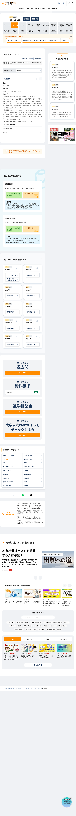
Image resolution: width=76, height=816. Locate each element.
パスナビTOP (3, 688)
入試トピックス (52, 40)
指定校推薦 (38, 626)
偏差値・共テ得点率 (8, 482)
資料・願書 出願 (7, 485)
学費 (4, 463)
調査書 (59, 629)
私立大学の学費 (51, 629)
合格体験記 (26, 485)
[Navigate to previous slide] (35, 578)
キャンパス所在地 (28, 455)
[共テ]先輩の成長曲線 (36, 622)
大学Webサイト (12, 40)
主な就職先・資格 (28, 459)
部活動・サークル (39, 40)
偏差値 (19, 626)
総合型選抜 (5, 474)
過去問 (25, 482)
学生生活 (64, 40)
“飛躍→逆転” (10, 622)
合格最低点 (26, 478)
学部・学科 (5, 459)
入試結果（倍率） (7, 478)
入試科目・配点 (7, 470)
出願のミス (12, 626)
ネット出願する (28, 193)
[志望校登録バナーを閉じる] (71, 798)
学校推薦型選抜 (27, 474)
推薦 (52, 626)
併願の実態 (41, 629)
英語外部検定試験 (28, 626)
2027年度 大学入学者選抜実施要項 (53, 622)
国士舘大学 (15, 20)
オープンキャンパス (8, 466)
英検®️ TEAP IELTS (29, 466)
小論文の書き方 (19, 629)
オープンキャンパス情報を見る (13, 194)
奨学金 (25, 463)
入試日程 (26, 470)
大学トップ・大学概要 (8, 455)
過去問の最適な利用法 (22, 622)
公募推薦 (46, 626)
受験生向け (26, 40)
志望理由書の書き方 (61, 626)
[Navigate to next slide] (40, 578)
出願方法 (66, 622)
